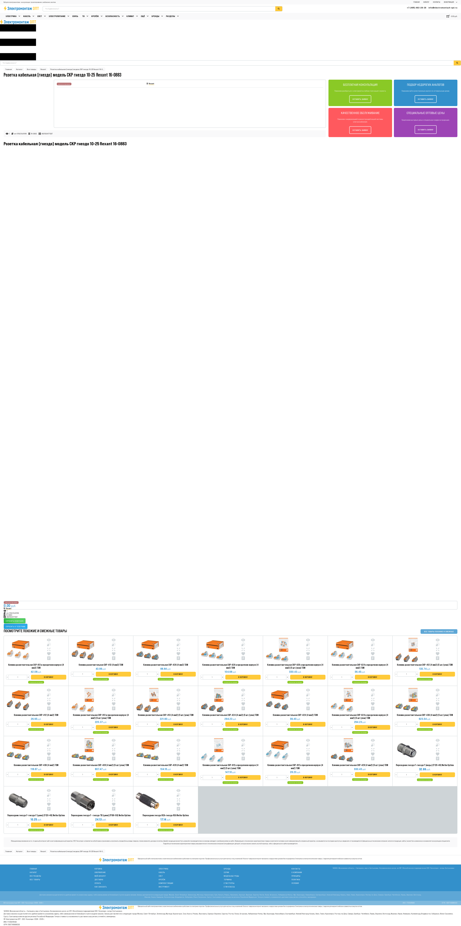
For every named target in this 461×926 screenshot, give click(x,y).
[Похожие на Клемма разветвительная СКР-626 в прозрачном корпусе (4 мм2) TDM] (243, 650)
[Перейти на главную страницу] (18, 22)
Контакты (436, 2)
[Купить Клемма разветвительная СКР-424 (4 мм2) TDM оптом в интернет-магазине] (277, 700)
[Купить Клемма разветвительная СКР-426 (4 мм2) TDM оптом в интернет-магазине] (148, 650)
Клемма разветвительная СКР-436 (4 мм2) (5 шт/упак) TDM (425, 715)
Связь (75, 16)
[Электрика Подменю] (19, 16)
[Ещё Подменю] (148, 16)
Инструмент (164, 887)
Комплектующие (166, 883)
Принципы (295, 876)
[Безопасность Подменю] (123, 16)
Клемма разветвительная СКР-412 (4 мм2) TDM (36, 715)
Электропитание (57, 16)
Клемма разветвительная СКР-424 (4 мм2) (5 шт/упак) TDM (230, 715)
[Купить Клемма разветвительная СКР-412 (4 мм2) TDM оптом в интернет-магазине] (18, 700)
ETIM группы (229, 883)
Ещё (143, 16)
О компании (296, 872)
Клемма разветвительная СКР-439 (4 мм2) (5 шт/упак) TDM (101, 765)
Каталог (426, 2)
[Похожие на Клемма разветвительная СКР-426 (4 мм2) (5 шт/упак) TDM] (372, 750)
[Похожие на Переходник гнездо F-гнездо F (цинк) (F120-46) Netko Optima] (48, 800)
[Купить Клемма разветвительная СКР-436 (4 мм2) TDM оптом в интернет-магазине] (18, 750)
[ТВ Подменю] (87, 16)
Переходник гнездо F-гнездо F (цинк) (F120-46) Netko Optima (36, 815)
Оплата (98, 883)
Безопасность (113, 16)
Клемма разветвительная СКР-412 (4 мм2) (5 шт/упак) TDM (425, 664)
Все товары (31, 69)
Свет (39, 16)
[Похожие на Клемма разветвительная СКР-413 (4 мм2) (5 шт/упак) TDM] (178, 700)
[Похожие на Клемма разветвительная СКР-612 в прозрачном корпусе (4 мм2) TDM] (308, 750)
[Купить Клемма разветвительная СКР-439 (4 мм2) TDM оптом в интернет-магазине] (148, 750)
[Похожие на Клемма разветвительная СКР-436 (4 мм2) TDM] (48, 750)
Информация (449, 2)
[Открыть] (18, 42)
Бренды (155, 16)
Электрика (11, 16)
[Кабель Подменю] (33, 16)
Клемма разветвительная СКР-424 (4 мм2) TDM (295, 715)
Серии (226, 872)
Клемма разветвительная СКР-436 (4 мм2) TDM (36, 765)
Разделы (170, 16)
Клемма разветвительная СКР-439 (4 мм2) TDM (165, 765)
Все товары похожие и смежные (439, 632)
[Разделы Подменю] (178, 16)
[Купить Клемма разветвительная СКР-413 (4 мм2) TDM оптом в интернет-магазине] (83, 650)
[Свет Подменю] (45, 16)
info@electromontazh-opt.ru (442, 7)
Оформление (100, 872)
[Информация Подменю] (456, 2)
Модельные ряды (231, 876)
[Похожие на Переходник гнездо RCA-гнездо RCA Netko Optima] (178, 800)
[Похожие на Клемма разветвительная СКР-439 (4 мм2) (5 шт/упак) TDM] (113, 750)
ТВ (83, 16)
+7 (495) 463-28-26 (416, 7)
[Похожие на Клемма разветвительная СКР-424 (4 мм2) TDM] (308, 700)
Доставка (99, 880)
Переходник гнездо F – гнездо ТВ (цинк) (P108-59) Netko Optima (101, 815)
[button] (48, 677)
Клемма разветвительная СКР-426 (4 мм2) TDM (165, 664)
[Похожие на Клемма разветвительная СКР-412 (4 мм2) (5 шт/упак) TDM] (437, 650)
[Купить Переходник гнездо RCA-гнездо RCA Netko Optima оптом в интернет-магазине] (148, 801)
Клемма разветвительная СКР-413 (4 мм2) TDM (101, 664)
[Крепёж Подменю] (102, 16)
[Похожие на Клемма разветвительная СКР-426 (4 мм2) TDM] (178, 650)
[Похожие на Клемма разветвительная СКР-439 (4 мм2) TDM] (178, 750)
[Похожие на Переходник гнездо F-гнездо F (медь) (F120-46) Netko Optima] (437, 750)
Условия (295, 883)
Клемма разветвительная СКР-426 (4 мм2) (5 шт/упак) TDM (360, 765)
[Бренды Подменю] (162, 16)
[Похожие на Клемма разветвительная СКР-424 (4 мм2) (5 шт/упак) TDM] (243, 700)
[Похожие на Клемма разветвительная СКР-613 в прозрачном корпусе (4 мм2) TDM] (48, 650)
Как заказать (101, 887)
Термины (228, 880)
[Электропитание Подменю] (68, 16)
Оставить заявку (360, 99)
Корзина (98, 869)
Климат (130, 16)
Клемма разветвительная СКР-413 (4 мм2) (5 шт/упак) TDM (166, 715)
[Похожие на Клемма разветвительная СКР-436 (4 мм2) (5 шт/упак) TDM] (437, 700)
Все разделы (35, 876)
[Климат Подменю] (137, 16)
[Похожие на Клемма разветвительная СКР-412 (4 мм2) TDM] (48, 700)
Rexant (43, 69)
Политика (295, 880)
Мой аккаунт (100, 876)
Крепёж (95, 16)
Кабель (27, 16)
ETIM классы (229, 887)
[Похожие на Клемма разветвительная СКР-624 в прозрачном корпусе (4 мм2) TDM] (372, 650)
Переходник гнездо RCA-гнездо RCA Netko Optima (166, 815)
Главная (416, 2)
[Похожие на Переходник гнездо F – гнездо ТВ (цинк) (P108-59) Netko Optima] (113, 800)
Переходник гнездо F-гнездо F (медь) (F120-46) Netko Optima (425, 765)
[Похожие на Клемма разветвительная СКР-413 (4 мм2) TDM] (113, 650)
